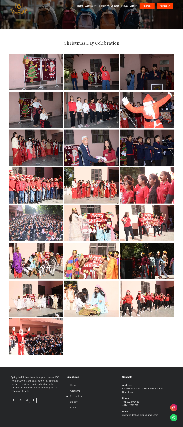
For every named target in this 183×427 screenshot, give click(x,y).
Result (124, 5)
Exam (73, 407)
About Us (90, 5)
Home (80, 5)
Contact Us (76, 396)
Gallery (102, 5)
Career (133, 5)
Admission (165, 6)
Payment (147, 6)
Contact (115, 5)
